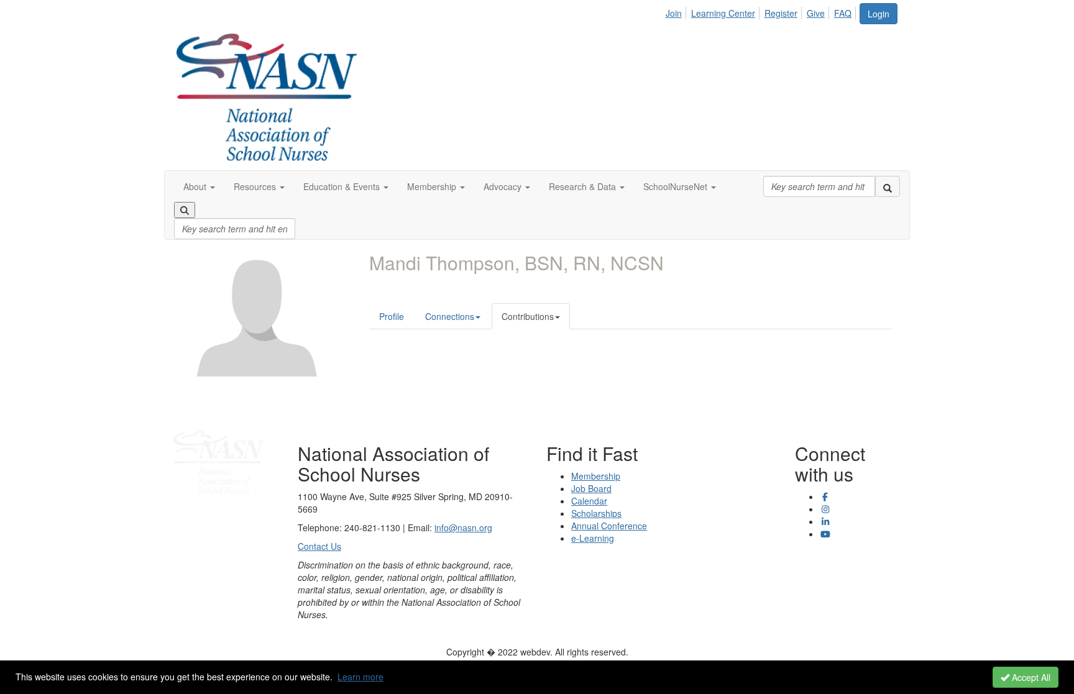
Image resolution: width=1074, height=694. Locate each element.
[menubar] (762, 11)
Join (674, 13)
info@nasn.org (463, 527)
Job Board (591, 488)
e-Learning (592, 538)
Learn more (360, 676)
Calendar (589, 501)
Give (816, 13)
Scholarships (596, 513)
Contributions (528, 316)
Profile (391, 316)
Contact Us (319, 546)
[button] (199, 186)
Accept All (1029, 677)
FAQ (842, 13)
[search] (887, 186)
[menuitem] (677, 11)
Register (780, 13)
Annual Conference (609, 525)
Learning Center (723, 13)
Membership (595, 476)
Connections (449, 316)
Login (878, 13)
